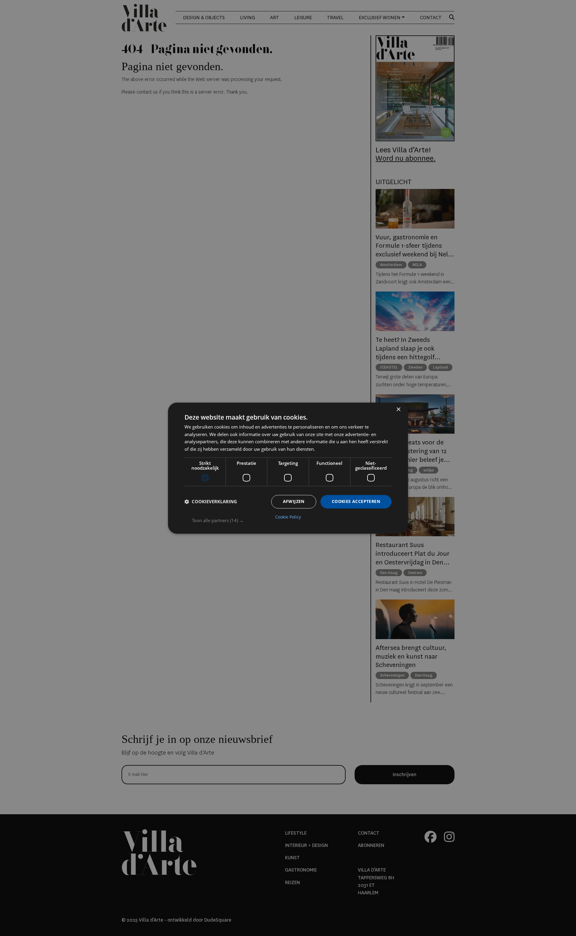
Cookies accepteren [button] (356, 501)
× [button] (398, 409)
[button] (292, 520)
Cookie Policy (288, 517)
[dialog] (288, 468)
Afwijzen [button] (293, 501)
